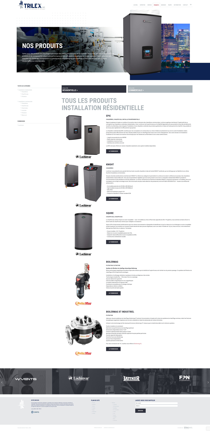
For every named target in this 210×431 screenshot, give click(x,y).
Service (149, 5)
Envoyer (140, 410)
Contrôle (24, 110)
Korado (114, 415)
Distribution (177, 5)
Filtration (24, 112)
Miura (114, 418)
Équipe (170, 5)
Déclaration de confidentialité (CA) (109, 427)
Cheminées (25, 108)
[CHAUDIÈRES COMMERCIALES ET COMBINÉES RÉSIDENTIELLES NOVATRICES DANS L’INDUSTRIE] (78, 381)
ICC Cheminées (116, 409)
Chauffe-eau (25, 105)
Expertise (142, 5)
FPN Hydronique (116, 406)
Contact (185, 5)
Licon (114, 413)
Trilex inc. (27, 427)
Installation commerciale (25, 101)
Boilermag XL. (138, 343)
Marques (163, 5)
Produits (156, 5)
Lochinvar (21, 125)
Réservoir (24, 115)
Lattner (114, 411)
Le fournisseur (113, 151)
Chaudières (25, 103)
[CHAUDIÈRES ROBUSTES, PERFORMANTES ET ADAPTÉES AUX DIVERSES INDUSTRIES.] (131, 381)
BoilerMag (115, 408)
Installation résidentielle (25, 90)
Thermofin (115, 420)
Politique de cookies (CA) (98, 427)
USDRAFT (115, 416)
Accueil (135, 5)
